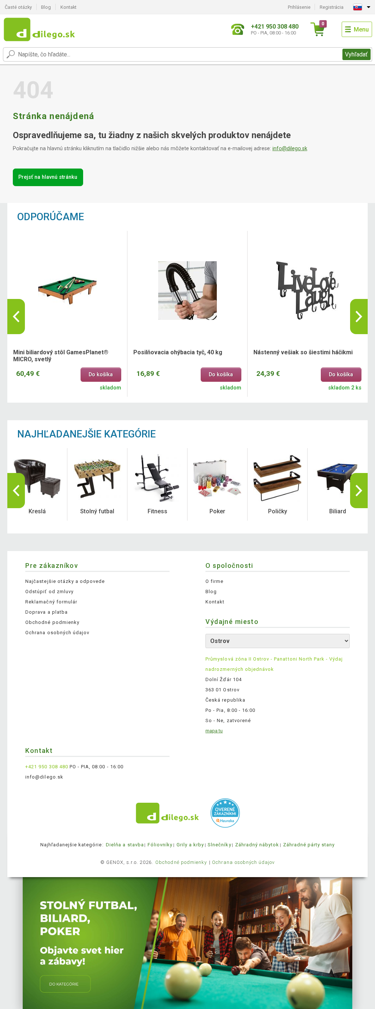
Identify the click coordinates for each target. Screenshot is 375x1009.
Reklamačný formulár (51, 602)
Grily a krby (190, 844)
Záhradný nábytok (257, 844)
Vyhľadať (356, 54)
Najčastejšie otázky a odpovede (65, 581)
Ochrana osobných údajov (57, 632)
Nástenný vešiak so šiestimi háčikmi (303, 352)
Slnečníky (219, 844)
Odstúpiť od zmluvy (49, 591)
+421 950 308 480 (46, 766)
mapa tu (214, 730)
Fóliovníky (160, 844)
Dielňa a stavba (125, 844)
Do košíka (101, 375)
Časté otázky (18, 7)
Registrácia (332, 7)
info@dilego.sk (289, 148)
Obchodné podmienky (52, 622)
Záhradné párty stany (309, 844)
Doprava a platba (46, 612)
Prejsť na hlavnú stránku (47, 177)
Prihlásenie (299, 7)
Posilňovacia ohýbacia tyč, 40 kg (177, 352)
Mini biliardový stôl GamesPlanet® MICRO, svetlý (60, 356)
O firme (214, 581)
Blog (46, 7)
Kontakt (68, 7)
